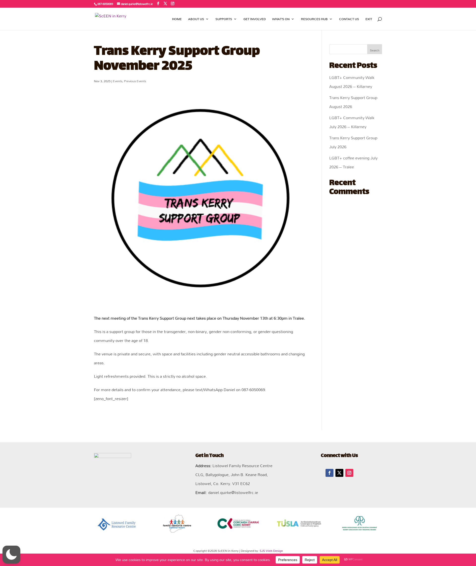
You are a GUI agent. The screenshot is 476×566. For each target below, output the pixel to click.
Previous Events (135, 81)
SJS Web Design (271, 550)
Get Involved (254, 19)
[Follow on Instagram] (349, 473)
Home (177, 19)
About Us (196, 19)
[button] (11, 555)
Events (117, 81)
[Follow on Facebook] (329, 473)
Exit (368, 19)
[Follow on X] (339, 473)
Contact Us (349, 19)
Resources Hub (314, 19)
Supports (223, 19)
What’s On (281, 19)
